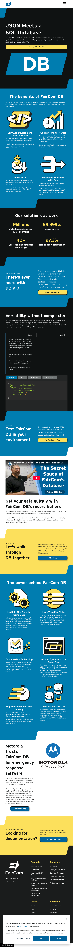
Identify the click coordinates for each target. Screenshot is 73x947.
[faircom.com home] (8, 4)
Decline (58, 938)
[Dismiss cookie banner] (66, 919)
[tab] (21, 353)
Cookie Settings (7, 945)
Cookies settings (23, 938)
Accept (41, 938)
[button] (64, 4)
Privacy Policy (23, 926)
